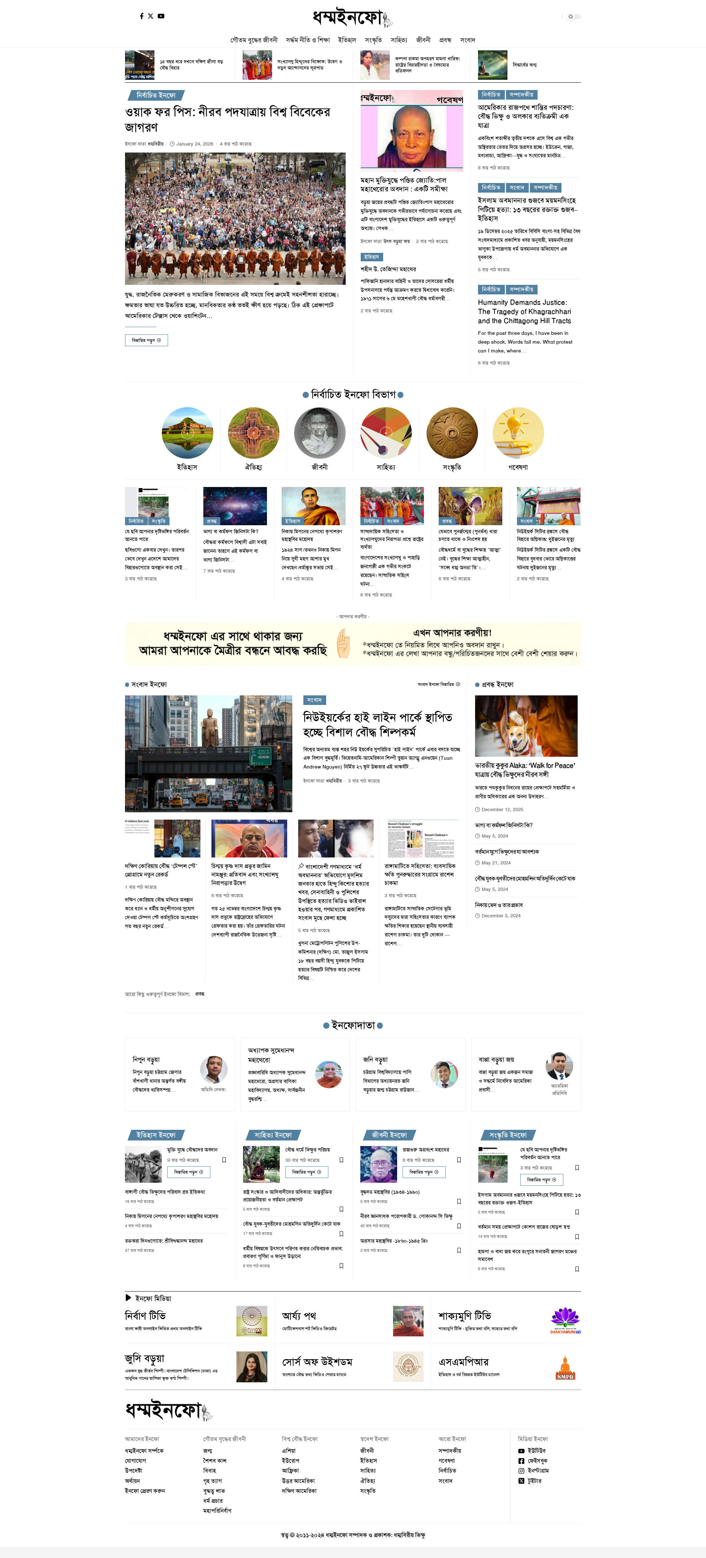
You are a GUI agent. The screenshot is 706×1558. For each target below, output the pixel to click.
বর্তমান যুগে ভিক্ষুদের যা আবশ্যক (507, 852)
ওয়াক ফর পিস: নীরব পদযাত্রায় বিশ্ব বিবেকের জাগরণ (227, 120)
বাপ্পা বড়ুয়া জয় (496, 1059)
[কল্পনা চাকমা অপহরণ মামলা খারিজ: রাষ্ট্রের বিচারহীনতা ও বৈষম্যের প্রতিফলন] (375, 65)
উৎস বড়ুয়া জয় (397, 241)
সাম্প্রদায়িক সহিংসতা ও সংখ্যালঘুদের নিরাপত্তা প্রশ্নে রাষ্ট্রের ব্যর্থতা (391, 539)
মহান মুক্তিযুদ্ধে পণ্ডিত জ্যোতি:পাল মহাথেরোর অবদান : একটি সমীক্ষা (404, 185)
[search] (555, 16)
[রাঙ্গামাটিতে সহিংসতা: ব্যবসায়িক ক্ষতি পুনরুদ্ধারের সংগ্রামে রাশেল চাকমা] (422, 838)
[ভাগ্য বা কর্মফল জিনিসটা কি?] (235, 506)
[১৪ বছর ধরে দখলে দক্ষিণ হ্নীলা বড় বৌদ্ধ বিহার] (139, 65)
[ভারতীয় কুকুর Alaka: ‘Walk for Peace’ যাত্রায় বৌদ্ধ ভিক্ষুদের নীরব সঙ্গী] (526, 726)
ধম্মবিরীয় (156, 144)
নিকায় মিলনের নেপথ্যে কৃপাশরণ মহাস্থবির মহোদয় (171, 1216)
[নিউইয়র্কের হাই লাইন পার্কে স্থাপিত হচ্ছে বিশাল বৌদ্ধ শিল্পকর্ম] (208, 754)
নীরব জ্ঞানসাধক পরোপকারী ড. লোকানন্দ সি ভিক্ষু (406, 1216)
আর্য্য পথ (299, 1316)
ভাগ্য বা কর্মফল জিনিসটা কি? (230, 531)
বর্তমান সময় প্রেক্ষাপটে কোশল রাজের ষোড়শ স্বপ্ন (524, 1227)
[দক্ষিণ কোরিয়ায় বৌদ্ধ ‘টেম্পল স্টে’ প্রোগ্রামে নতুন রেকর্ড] (162, 838)
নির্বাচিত (491, 95)
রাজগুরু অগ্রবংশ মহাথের (426, 1149)
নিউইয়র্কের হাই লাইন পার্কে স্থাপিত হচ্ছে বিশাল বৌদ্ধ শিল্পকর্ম (377, 725)
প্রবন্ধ (212, 521)
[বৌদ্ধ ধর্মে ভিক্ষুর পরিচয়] (261, 1164)
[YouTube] (161, 16)
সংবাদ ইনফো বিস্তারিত (436, 684)
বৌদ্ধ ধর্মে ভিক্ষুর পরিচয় (307, 1149)
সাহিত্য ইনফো (273, 1135)
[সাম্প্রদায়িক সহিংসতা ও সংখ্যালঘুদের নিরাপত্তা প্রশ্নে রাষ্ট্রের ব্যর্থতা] (392, 506)
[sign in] (130, 16)
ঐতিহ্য (253, 467)
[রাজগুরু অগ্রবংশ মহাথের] (378, 1164)
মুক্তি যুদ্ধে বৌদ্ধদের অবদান (192, 1149)
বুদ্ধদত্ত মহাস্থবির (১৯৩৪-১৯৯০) (390, 1192)
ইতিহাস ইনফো (156, 1135)
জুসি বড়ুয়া (144, 1358)
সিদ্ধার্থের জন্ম (524, 65)
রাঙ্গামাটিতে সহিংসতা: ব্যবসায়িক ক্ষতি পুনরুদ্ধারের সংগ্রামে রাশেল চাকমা (420, 874)
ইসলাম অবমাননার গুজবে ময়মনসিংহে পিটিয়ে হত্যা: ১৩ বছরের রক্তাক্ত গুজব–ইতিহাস (528, 209)
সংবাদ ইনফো (149, 684)
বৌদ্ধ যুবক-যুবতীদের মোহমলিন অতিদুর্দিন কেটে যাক (525, 878)
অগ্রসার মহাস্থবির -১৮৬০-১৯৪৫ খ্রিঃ (394, 1241)
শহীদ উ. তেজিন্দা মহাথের (388, 269)
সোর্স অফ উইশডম (317, 1361)
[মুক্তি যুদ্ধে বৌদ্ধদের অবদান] (143, 1164)
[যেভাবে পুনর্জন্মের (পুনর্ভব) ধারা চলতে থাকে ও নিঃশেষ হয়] (470, 506)
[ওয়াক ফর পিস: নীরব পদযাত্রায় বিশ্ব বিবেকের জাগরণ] (235, 219)
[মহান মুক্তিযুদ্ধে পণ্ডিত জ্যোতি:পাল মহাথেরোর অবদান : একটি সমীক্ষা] (412, 131)
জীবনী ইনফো (389, 1135)
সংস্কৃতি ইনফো (508, 1135)
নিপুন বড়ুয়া (146, 1059)
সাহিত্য (386, 467)
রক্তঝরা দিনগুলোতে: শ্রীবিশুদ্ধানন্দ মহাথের (164, 1241)
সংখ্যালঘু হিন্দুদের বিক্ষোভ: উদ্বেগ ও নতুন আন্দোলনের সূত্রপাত (310, 64)
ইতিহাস (371, 257)
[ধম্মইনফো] (352, 17)
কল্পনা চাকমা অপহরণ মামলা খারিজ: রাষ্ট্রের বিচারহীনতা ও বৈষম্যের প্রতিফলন (427, 64)
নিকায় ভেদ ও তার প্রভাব (499, 905)
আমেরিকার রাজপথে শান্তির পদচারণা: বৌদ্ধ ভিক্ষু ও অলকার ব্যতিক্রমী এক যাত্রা (526, 116)
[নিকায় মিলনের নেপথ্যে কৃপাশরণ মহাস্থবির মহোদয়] (313, 506)
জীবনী (320, 467)
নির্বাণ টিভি (145, 1316)
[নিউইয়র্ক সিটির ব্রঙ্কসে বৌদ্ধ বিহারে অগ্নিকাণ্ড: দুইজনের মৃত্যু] (549, 506)
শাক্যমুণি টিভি (465, 1316)
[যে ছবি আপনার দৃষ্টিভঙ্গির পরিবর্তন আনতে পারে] (157, 506)
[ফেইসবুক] (142, 16)
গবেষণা (518, 467)
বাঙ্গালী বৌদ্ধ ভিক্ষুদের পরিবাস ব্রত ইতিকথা (165, 1192)
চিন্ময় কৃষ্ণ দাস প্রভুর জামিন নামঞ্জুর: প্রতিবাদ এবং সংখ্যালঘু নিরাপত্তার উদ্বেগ (244, 874)
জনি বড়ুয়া (375, 1059)
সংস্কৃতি (452, 467)
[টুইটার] (151, 16)
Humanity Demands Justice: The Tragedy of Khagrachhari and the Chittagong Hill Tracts (524, 311)
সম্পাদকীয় (522, 95)
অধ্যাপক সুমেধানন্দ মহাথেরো (271, 1055)
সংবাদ (517, 187)
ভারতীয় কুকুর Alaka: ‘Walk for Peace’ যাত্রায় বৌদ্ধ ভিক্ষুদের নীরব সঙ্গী (525, 770)
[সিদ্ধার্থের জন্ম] (492, 65)
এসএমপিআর (464, 1361)
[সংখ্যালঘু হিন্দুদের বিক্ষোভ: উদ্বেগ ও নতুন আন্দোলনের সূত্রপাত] (257, 65)
